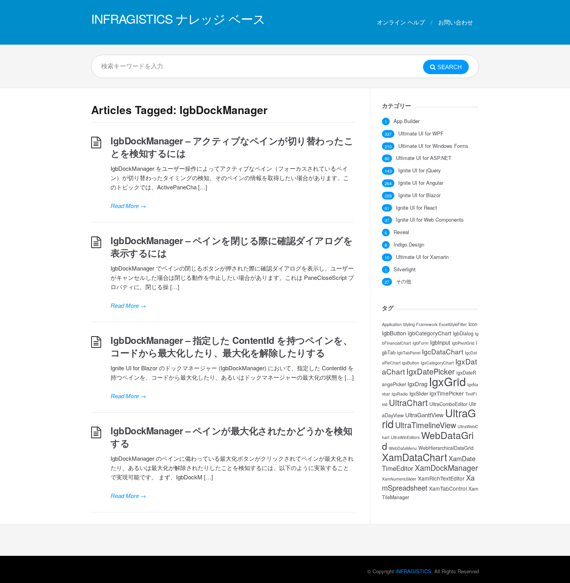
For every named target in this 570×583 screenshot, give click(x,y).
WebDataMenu (403, 448)
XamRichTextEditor (441, 478)
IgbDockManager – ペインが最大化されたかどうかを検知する (231, 436)
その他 (403, 281)
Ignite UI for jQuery (419, 170)
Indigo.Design (409, 244)
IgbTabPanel (408, 353)
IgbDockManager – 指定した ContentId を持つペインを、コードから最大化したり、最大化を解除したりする (231, 346)
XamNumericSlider (399, 479)
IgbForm (420, 343)
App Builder (407, 121)
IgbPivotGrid (463, 343)
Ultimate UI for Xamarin (422, 256)
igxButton (410, 363)
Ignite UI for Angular (420, 182)
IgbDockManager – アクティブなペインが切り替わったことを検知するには (232, 147)
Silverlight (405, 269)
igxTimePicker (447, 393)
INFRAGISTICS (413, 571)
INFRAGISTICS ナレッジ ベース (178, 18)
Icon (472, 324)
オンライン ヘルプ (401, 22)
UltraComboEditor (448, 404)
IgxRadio (400, 394)
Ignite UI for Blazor (419, 195)
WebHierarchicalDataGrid (445, 447)
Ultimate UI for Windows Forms (433, 145)
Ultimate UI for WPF (421, 133)
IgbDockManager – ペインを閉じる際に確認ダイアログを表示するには (231, 246)
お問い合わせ (455, 22)
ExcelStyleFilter (453, 324)
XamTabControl (448, 488)
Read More (128, 205)
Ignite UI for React (416, 207)
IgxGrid (447, 381)
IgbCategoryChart (429, 333)
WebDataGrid (427, 440)
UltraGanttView (424, 415)
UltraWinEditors (405, 437)
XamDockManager (446, 467)
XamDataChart (414, 457)
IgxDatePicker (430, 371)
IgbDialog (463, 333)
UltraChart (408, 402)
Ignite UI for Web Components (430, 219)
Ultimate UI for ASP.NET (423, 157)
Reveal (401, 232)
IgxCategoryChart (437, 363)
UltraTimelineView (425, 424)
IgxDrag (417, 384)
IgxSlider (418, 393)
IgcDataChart (442, 351)
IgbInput (440, 342)
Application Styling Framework (409, 324)
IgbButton (394, 333)
